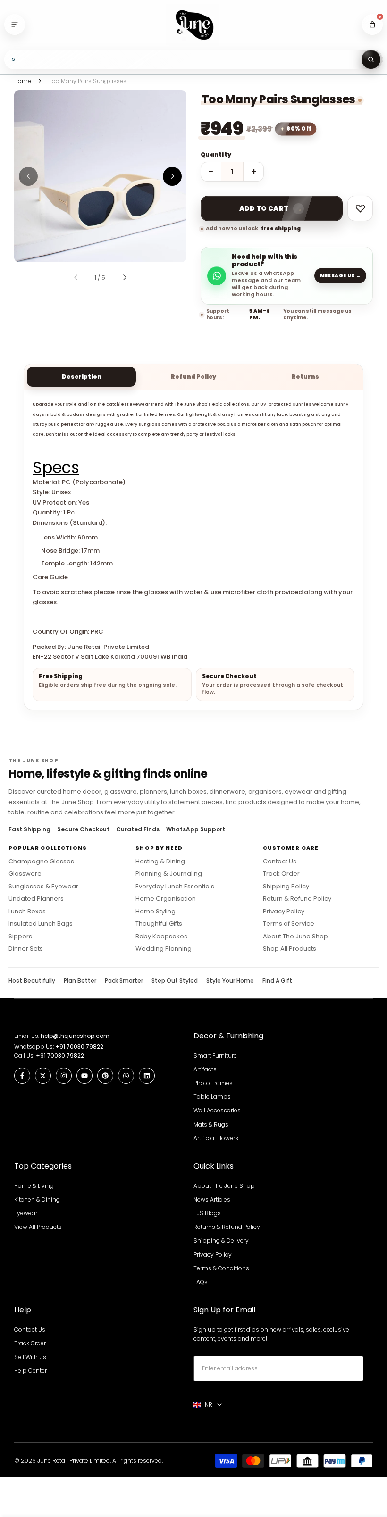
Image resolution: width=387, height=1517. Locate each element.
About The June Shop (295, 936)
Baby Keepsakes (161, 936)
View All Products (38, 1227)
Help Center (30, 1371)
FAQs (201, 1282)
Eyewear (25, 1213)
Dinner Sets (25, 949)
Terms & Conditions (221, 1268)
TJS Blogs (207, 1213)
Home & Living (34, 1186)
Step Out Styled (174, 981)
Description (81, 377)
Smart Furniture (215, 1056)
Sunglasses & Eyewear (43, 886)
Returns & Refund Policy (227, 1227)
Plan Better (80, 981)
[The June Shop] (193, 25)
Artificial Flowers (216, 1138)
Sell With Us (30, 1357)
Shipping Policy (286, 886)
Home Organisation (165, 899)
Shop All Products (289, 949)
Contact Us (279, 861)
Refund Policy (193, 377)
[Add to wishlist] (360, 208)
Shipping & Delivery (221, 1240)
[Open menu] (14, 24)
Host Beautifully (31, 981)
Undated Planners (36, 899)
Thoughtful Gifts (158, 924)
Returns (305, 377)
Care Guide (50, 576)
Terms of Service (288, 924)
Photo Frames (213, 1083)
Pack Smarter (124, 981)
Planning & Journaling (168, 874)
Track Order (281, 874)
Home (22, 81)
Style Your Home (230, 981)
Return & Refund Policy (297, 899)
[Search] (371, 59)
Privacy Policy (283, 911)
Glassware (25, 874)
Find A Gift (277, 981)
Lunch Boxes (27, 911)
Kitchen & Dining (37, 1199)
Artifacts (205, 1069)
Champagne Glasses (41, 861)
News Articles (212, 1199)
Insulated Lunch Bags (40, 924)
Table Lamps (212, 1097)
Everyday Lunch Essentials (174, 886)
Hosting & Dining (160, 861)
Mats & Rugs (211, 1124)
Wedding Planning (163, 949)
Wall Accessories (217, 1110)
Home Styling (155, 911)
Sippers (20, 936)
